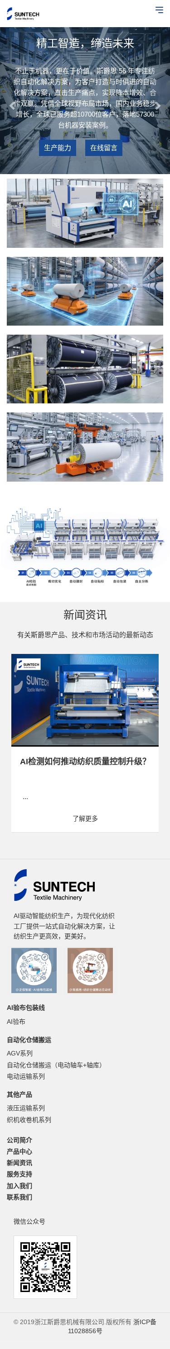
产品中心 (19, 1151)
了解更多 (131, 818)
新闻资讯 (19, 1162)
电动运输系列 (26, 1076)
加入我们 (19, 1185)
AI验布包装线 (26, 1007)
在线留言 (103, 147)
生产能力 (57, 147)
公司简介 (19, 1140)
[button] (12, 100)
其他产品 (19, 1094)
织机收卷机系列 (29, 1119)
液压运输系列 (26, 1108)
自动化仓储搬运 (29, 1039)
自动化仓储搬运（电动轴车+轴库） (56, 1065)
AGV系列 (20, 1053)
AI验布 (16, 1021)
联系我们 (19, 1197)
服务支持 (19, 1174)
